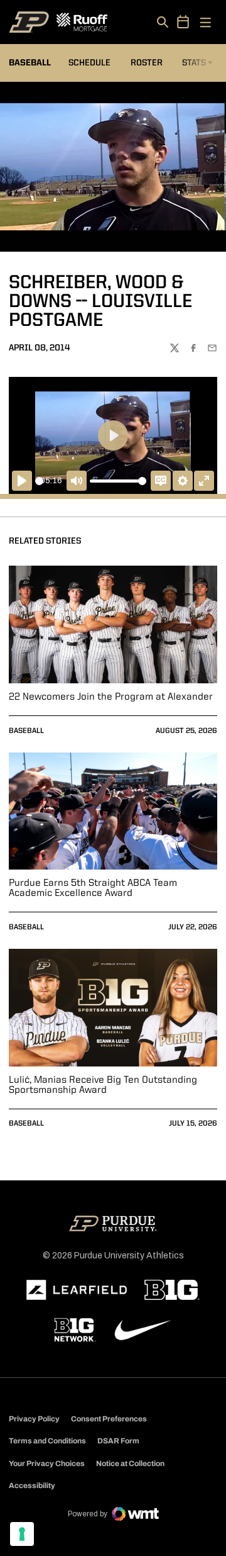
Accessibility (32, 1485)
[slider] (39, 481)
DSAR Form (118, 1440)
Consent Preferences (109, 1418)
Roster (147, 63)
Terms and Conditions (47, 1440)
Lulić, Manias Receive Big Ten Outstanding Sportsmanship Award (103, 1085)
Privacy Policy (34, 1418)
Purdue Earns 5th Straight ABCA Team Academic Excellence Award (93, 888)
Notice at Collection (130, 1463)
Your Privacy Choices (47, 1463)
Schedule (89, 63)
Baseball (26, 731)
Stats (194, 63)
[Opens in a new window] (76, 1290)
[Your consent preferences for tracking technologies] (22, 1534)
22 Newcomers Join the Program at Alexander (111, 697)
